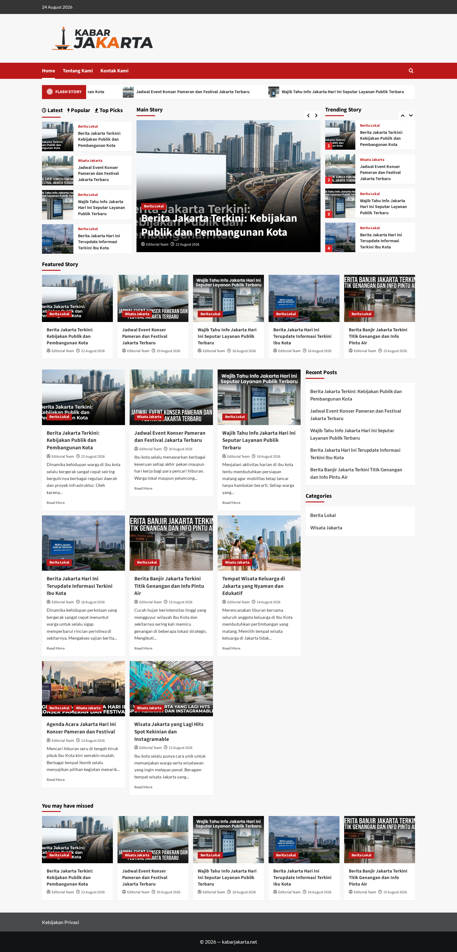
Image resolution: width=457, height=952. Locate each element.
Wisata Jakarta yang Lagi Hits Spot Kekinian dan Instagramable (169, 732)
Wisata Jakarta (372, 147)
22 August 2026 (187, 244)
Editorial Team (157, 244)
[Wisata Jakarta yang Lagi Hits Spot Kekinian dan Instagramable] (171, 688)
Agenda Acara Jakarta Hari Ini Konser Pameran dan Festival (81, 728)
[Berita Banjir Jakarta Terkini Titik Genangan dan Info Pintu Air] (379, 298)
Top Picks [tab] (110, 110)
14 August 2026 (268, 602)
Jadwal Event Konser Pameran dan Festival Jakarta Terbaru (155, 92)
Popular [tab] (80, 110)
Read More (56, 502)
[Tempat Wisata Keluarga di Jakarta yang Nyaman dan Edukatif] (259, 543)
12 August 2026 (180, 747)
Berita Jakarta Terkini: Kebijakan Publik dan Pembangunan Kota (219, 225)
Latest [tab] (54, 110)
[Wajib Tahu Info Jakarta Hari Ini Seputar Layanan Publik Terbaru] (340, 190)
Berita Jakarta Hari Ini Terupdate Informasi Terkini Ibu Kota (381, 228)
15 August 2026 (395, 351)
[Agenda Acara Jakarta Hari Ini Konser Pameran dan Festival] (83, 688)
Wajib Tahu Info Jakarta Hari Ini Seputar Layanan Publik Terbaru (305, 92)
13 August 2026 (93, 740)
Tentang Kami (78, 70)
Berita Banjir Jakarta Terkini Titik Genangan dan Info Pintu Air (378, 336)
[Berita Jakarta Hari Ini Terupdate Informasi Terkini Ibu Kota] (340, 224)
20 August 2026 (168, 351)
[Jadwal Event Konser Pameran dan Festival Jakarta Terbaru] (340, 156)
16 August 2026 (319, 351)
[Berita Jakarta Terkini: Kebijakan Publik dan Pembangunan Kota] (340, 122)
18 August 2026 (244, 351)
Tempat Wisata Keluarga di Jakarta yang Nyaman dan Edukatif (253, 586)
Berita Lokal (154, 206)
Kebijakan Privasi (60, 922)
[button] (411, 70)
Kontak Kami (114, 70)
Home (48, 70)
